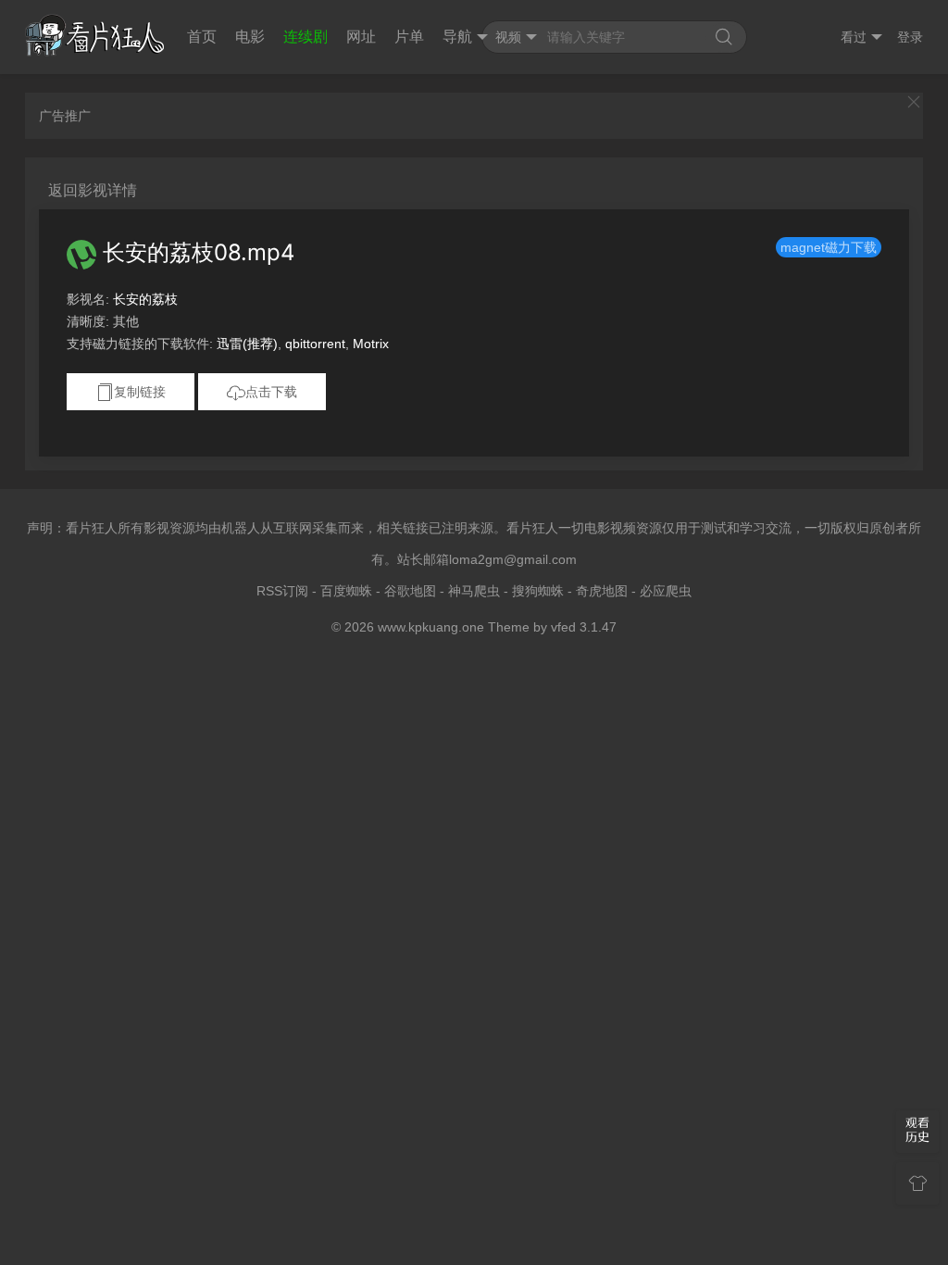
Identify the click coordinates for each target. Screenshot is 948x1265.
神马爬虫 (474, 590)
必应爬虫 (666, 590)
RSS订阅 (282, 590)
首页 (202, 36)
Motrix (371, 343)
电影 (250, 36)
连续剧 (305, 36)
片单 (409, 36)
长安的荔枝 (145, 299)
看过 (854, 37)
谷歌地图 (410, 590)
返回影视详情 (92, 190)
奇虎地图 (602, 590)
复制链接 (140, 391)
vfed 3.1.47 (584, 627)
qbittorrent (315, 343)
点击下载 (271, 391)
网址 (361, 36)
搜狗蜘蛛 (538, 590)
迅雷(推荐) (247, 343)
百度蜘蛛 (346, 590)
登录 (910, 37)
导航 (457, 36)
